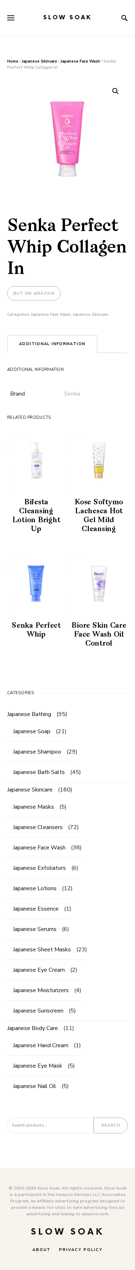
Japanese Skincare (39, 61)
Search (110, 1125)
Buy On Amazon (33, 293)
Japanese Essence (36, 909)
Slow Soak (67, 17)
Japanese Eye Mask (37, 1066)
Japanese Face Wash (80, 61)
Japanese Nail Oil (34, 1086)
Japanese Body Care (32, 1028)
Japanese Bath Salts (39, 772)
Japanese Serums (35, 929)
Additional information (52, 344)
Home (12, 61)
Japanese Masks (33, 807)
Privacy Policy (81, 1249)
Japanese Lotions (35, 888)
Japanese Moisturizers (41, 990)
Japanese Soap (31, 731)
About (41, 1249)
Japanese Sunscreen (38, 1011)
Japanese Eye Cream (39, 970)
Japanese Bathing (29, 714)
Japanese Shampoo (37, 752)
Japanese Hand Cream (40, 1045)
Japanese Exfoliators (39, 868)
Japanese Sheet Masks (42, 949)
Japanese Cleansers (38, 827)
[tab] (52, 344)
